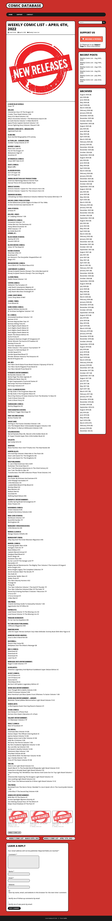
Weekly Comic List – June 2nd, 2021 (38, 823)
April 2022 (83, 231)
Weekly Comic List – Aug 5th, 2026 (90, 72)
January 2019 (84, 334)
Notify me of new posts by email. (20, 904)
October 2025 (85, 121)
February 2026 (85, 110)
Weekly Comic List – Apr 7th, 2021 (60, 823)
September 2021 (86, 250)
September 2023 (86, 187)
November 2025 (85, 118)
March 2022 (84, 234)
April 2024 (83, 168)
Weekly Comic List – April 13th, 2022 (58, 838)
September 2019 (86, 313)
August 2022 (84, 221)
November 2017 (85, 370)
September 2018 (86, 344)
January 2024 (84, 176)
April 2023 (83, 200)
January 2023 (84, 207)
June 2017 (83, 383)
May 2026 (83, 102)
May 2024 (83, 165)
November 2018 (85, 339)
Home (10, 14)
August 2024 (84, 158)
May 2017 (83, 386)
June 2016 (83, 415)
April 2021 (83, 263)
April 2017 (83, 389)
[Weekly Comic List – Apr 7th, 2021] (62, 817)
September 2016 (86, 407)
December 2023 (85, 179)
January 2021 (84, 271)
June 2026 (83, 100)
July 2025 (83, 129)
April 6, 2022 (22, 32)
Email (11, 878)
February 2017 (85, 394)
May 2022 (83, 228)
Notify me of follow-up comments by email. (24, 898)
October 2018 (85, 341)
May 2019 (83, 323)
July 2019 (83, 318)
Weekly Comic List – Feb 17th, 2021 (16, 823)
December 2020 (85, 273)
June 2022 (83, 226)
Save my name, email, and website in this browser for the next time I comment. (38, 893)
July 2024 (83, 160)
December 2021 (85, 242)
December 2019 (85, 305)
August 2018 (84, 347)
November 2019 (85, 307)
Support (19, 14)
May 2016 (83, 418)
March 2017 (84, 391)
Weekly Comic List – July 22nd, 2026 (91, 80)
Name (11, 871)
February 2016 (85, 425)
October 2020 (85, 278)
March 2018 (84, 360)
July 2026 (83, 97)
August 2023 (84, 189)
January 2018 (84, 365)
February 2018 (85, 362)
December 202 (85, 431)
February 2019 (85, 331)
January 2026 (84, 113)
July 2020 (83, 286)
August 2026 (84, 95)
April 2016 (83, 420)
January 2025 (84, 144)
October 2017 (85, 373)
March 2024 (84, 171)
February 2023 (85, 205)
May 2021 (83, 260)
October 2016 (85, 404)
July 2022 (83, 223)
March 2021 (84, 265)
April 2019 (83, 326)
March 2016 (84, 423)
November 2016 (85, 402)
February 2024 (85, 173)
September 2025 (86, 123)
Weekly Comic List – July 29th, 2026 (90, 76)
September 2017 (86, 376)
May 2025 (83, 134)
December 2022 (85, 210)
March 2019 (84, 328)
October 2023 (85, 184)
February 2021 (85, 268)
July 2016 (83, 412)
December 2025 (85, 116)
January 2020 (84, 302)
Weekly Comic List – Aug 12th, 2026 (91, 68)
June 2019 (83, 320)
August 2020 (84, 284)
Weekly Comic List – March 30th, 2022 (23, 838)
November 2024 (85, 150)
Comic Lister (12, 32)
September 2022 (86, 218)
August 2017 (84, 378)
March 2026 (84, 108)
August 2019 (84, 315)
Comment (13, 854)
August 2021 (84, 252)
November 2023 (85, 181)
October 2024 (85, 152)
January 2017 (84, 397)
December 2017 (85, 368)
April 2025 (83, 137)
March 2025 (84, 139)
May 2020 (83, 292)
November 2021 (85, 244)
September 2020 (86, 281)
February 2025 (85, 142)
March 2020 (84, 297)
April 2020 (83, 294)
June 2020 (83, 289)
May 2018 (83, 355)
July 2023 (83, 192)
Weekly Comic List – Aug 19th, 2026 (91, 63)
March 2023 (84, 202)
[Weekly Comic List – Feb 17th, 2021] (18, 817)
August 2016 (84, 410)
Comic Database (24, 5)
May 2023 (83, 197)
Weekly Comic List (34, 32)
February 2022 (85, 236)
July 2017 (83, 381)
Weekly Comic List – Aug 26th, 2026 (91, 59)
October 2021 (85, 247)
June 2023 (83, 194)
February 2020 (85, 299)
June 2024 (83, 163)
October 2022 (85, 215)
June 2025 (83, 131)
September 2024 (86, 155)
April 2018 (83, 357)
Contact (30, 14)
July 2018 (83, 349)
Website (11, 885)
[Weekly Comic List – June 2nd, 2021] (40, 817)
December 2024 (85, 147)
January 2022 (84, 239)
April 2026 (83, 105)
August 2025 (84, 126)
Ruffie (65, 918)
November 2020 (85, 276)
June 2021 (83, 257)
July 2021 (83, 255)
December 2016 (85, 399)
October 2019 (85, 310)
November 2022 (85, 213)
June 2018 (83, 352)
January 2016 (84, 428)
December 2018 (85, 336)
